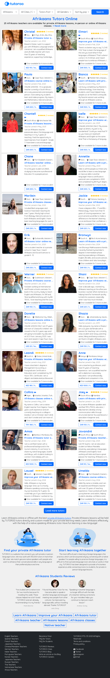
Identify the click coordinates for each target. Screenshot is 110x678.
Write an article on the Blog (50, 654)
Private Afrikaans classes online (41, 202)
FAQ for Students (46, 641)
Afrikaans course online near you (42, 80)
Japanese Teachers (12, 644)
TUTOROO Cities (45, 649)
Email (77, 657)
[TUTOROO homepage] (14, 3)
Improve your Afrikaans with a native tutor (47, 477)
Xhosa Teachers (11, 670)
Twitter (78, 652)
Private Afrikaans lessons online (41, 123)
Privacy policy (78, 644)
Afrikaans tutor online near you (41, 241)
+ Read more (59, 25)
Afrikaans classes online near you (42, 398)
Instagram (79, 654)
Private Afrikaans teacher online (41, 359)
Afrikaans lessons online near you (42, 320)
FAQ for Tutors (44, 639)
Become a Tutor (45, 636)
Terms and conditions (81, 641)
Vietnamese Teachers (13, 667)
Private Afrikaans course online (41, 280)
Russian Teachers (11, 662)
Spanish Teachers (12, 639)
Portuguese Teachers (13, 654)
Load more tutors (55, 510)
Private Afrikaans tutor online (40, 38)
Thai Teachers (10, 665)
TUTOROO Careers (46, 657)
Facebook (79, 649)
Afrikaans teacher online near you (42, 162)
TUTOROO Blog (45, 652)
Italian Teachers (11, 652)
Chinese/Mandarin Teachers (16, 646)
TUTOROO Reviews (46, 646)
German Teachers (12, 649)
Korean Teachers (11, 657)
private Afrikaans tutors (59, 518)
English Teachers (11, 636)
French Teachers (11, 641)
